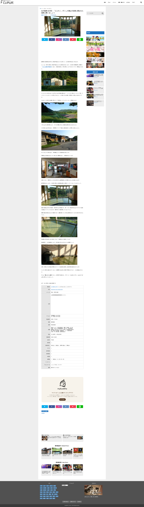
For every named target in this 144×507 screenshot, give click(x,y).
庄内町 (41, 492)
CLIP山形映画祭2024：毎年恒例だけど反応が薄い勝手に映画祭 (98, 95)
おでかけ (128, 2)
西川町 (47, 496)
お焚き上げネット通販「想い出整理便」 (91, 496)
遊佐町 (51, 496)
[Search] (102, 13)
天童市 (51, 487)
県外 (52, 494)
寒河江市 (55, 487)
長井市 (41, 498)
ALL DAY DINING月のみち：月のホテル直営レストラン (98, 101)
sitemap (79, 501)
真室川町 (55, 494)
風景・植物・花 (121, 2)
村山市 (57, 492)
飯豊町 (43, 413)
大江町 (41, 487)
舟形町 (44, 496)
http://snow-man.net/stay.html (57, 289)
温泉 (105, 2)
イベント (114, 2)
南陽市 (54, 485)
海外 (47, 494)
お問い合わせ (66, 501)
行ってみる (62, 399)
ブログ (133, 2)
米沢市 (41, 496)
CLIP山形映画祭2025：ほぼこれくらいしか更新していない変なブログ (98, 82)
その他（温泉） (45, 411)
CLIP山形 (69, 505)
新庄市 (47, 492)
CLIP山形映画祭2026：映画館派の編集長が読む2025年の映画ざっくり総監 (98, 75)
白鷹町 (50, 494)
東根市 (41, 494)
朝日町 (54, 492)
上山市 (44, 485)
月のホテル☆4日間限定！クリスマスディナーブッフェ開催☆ (98, 88)
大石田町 (44, 487)
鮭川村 (51, 498)
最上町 (51, 492)
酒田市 (54, 496)
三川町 (41, 485)
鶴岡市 (54, 498)
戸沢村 (44, 492)
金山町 (57, 496)
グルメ (109, 2)
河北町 (44, 494)
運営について (73, 501)
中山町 (47, 485)
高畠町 (47, 498)
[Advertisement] (62, 51)
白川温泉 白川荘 (54, 286)
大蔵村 (48, 487)
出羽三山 (51, 485)
